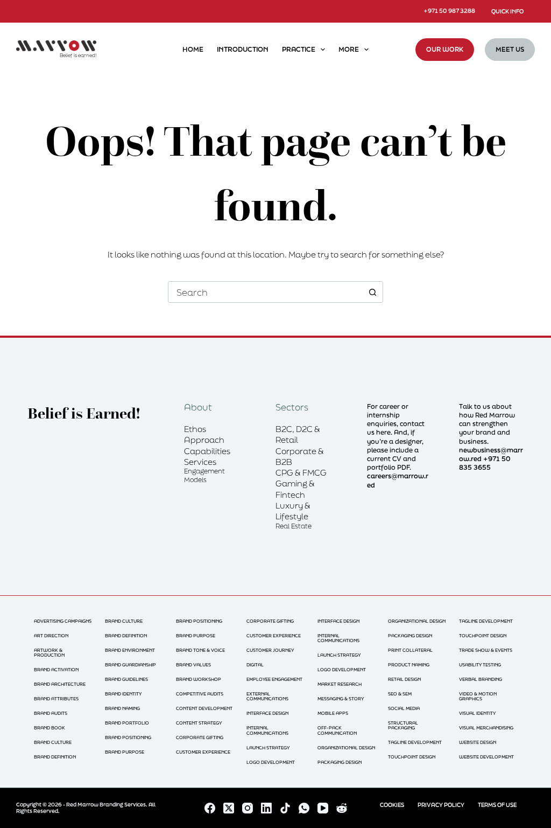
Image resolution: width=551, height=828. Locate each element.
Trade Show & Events (485, 650)
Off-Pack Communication (337, 730)
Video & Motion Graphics (478, 696)
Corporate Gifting (199, 737)
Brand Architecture (60, 684)
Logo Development (270, 762)
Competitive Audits (199, 694)
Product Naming (408, 664)
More (348, 49)
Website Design (477, 742)
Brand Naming (122, 708)
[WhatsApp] (304, 808)
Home (192, 49)
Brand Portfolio (127, 723)
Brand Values (193, 664)
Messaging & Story (340, 698)
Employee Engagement (274, 679)
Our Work (444, 49)
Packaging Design (339, 762)
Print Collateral (410, 650)
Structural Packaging (403, 725)
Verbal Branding (480, 679)
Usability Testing (480, 664)
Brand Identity (123, 694)
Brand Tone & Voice (200, 650)
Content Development (204, 708)
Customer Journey (270, 650)
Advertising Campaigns (62, 621)
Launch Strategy (267, 747)
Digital (255, 664)
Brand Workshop (198, 679)
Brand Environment (130, 650)
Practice (298, 49)
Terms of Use (497, 805)
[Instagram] (247, 808)
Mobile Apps (332, 713)
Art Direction (51, 635)
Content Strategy (199, 723)
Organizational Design (346, 747)
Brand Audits (50, 713)
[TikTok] (285, 808)
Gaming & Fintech (295, 488)
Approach (204, 439)
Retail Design (404, 679)
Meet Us (510, 49)
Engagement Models (204, 475)
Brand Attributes (56, 698)
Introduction (243, 49)
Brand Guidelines (126, 679)
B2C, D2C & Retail (298, 434)
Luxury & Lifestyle (293, 510)
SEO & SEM (400, 694)
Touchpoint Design (411, 757)
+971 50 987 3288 (449, 11)
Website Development (486, 757)
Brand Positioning (128, 737)
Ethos (195, 428)
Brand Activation (56, 669)
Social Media (404, 708)
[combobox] (265, 292)
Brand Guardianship (130, 664)
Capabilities (207, 451)
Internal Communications (267, 730)
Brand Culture (53, 742)
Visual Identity (477, 713)
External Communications (267, 696)
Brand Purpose (124, 752)
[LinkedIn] (266, 808)
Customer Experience (203, 752)
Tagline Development (415, 742)
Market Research (339, 684)
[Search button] (372, 292)
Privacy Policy (441, 805)
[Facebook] (209, 808)
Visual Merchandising (486, 727)
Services (200, 461)
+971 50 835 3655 (485, 463)
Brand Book (49, 727)
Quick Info (507, 11)
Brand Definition (55, 757)
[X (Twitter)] (228, 808)
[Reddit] (341, 808)
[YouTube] (322, 808)
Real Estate (294, 526)
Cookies (392, 805)
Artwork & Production (49, 652)
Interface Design (267, 713)
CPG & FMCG (301, 472)
